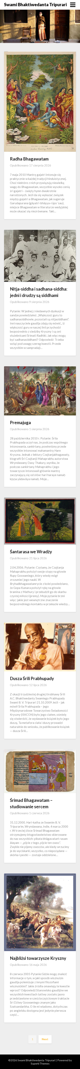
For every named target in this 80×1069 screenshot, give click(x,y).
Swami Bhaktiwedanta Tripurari (35, 4)
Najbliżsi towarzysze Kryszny (38, 958)
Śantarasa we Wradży (31, 551)
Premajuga (20, 422)
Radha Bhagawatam (29, 158)
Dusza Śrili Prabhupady (32, 678)
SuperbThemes (40, 1063)
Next (45, 1039)
